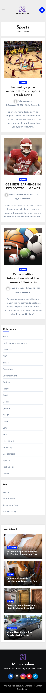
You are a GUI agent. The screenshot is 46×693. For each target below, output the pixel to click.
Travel (6, 473)
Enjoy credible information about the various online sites (23, 278)
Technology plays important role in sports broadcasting (23, 91)
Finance (7, 389)
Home (5, 421)
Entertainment (10, 376)
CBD (5, 356)
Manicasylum (23, 664)
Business (7, 350)
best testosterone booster (15, 343)
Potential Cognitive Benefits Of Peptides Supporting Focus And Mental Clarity (23, 554)
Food (5, 395)
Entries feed (9, 498)
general (6, 408)
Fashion (6, 382)
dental (6, 363)
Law (5, 428)
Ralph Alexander (25, 101)
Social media (9, 454)
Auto (5, 337)
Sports (23, 82)
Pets (5, 434)
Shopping (7, 447)
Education (8, 369)
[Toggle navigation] (3, 10)
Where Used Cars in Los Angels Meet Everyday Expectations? (19, 635)
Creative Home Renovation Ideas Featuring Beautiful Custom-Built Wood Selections (22, 608)
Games (6, 402)
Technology (8, 467)
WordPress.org (10, 511)
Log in (6, 492)
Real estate (8, 441)
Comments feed (10, 505)
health (6, 415)
